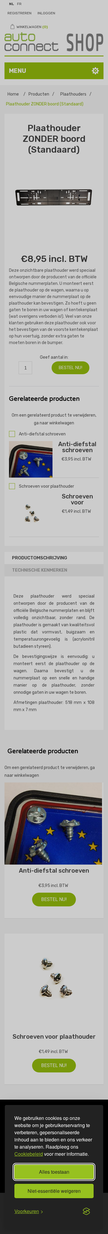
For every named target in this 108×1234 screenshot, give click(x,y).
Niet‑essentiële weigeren (54, 1190)
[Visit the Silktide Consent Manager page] (86, 1211)
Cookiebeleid (28, 1153)
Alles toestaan (54, 1171)
